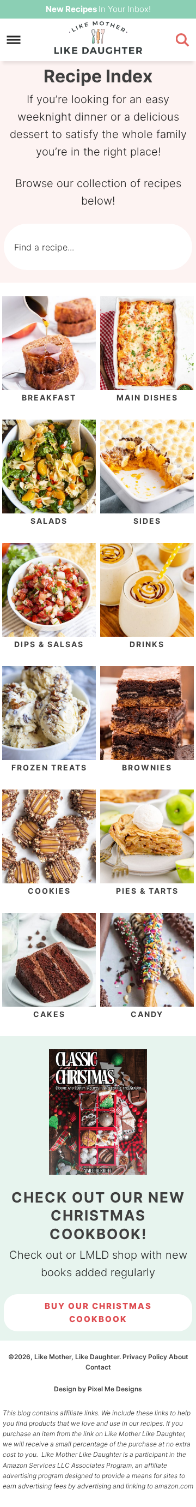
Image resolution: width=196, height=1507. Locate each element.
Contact (98, 1367)
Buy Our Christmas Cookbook (98, 1312)
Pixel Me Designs (115, 1389)
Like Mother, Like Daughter (98, 37)
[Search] (161, 247)
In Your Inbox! (98, 9)
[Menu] (14, 40)
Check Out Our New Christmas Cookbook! (98, 1216)
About (178, 1357)
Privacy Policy (144, 1357)
